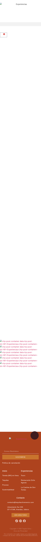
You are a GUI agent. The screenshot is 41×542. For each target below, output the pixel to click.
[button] (20, 24)
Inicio (4, 471)
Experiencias (27, 471)
